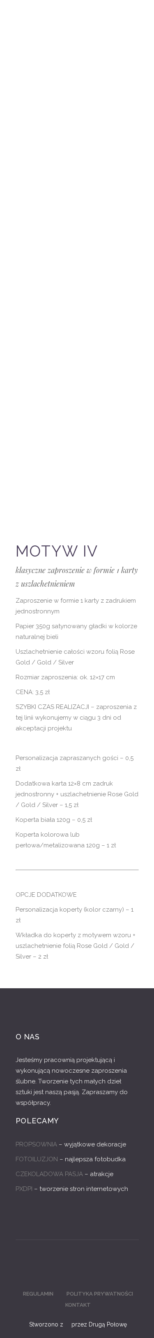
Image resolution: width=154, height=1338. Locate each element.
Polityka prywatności (100, 1294)
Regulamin (38, 1294)
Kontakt (78, 1305)
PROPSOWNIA (36, 1144)
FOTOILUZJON (37, 1159)
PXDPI (24, 1189)
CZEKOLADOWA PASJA (49, 1174)
